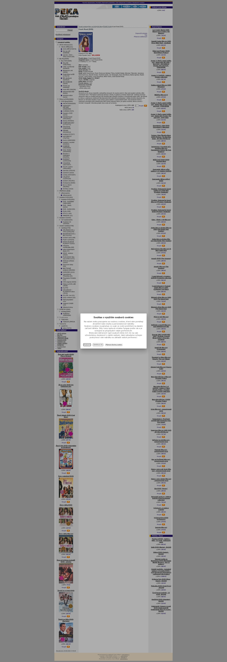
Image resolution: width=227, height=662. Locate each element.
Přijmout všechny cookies (114, 345)
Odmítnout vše (98, 345)
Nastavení (87, 345)
